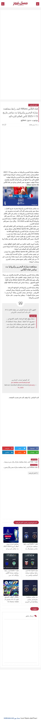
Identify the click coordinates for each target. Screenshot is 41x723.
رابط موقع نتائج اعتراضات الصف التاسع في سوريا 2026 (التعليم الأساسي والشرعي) (19, 319)
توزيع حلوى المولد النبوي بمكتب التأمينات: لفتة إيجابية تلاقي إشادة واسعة (19, 327)
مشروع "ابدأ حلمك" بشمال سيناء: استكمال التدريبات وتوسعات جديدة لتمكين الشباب (19, 321)
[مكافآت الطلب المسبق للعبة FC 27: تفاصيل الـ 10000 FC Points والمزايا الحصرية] (11, 588)
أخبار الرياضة (33, 105)
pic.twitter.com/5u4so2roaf (20, 382)
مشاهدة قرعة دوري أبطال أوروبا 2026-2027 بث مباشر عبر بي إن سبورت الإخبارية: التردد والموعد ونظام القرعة (11, 548)
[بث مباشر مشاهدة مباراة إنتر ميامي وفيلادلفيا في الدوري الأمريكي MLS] (30, 588)
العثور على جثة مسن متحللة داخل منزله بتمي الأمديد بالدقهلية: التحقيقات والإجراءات (19, 324)
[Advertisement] (20, 34)
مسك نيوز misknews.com (12, 718)
